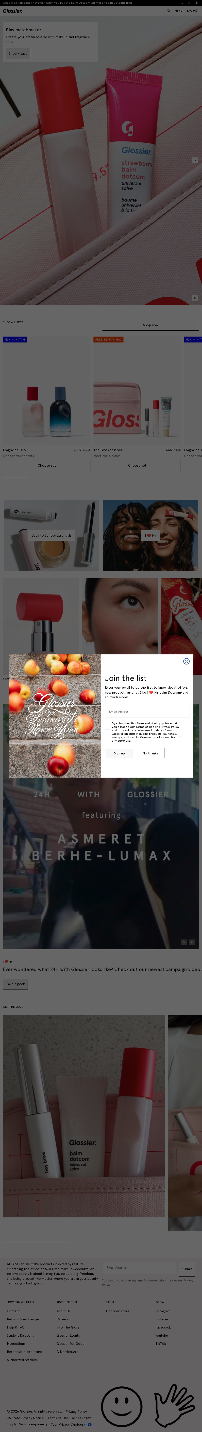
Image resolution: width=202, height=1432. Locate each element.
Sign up (119, 753)
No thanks (150, 753)
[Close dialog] (186, 661)
